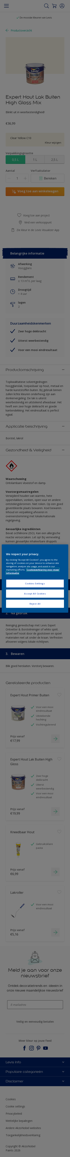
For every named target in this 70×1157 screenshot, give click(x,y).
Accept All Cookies (35, 593)
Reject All (35, 603)
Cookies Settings (35, 583)
